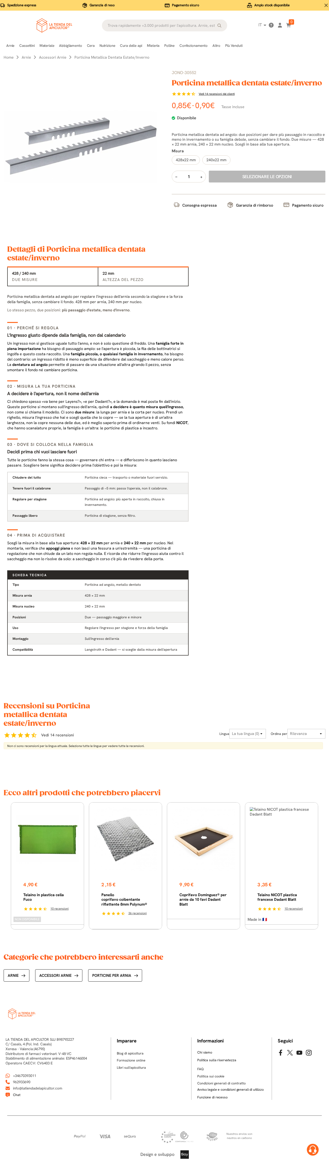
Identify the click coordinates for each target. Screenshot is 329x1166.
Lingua (224, 734)
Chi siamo (204, 1052)
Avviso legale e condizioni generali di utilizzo (230, 1089)
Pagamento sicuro (185, 5)
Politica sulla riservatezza (216, 1060)
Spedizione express (21, 5)
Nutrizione (107, 45)
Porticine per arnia (111, 975)
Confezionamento (193, 45)
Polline (169, 45)
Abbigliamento (70, 45)
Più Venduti (233, 45)
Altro (216, 45)
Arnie (10, 45)
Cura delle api (131, 45)
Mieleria (153, 45)
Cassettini (27, 45)
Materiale (46, 45)
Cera (91, 45)
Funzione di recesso (212, 1097)
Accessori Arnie (55, 975)
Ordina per (279, 734)
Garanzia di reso (102, 5)
